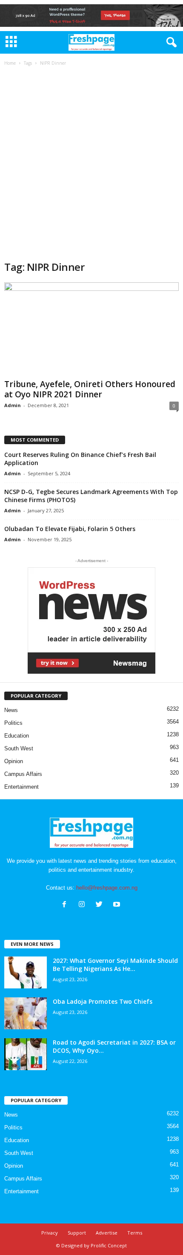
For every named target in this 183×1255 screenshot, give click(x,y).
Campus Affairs (23, 774)
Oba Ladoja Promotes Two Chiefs (103, 1001)
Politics (13, 723)
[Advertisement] (91, 164)
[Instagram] (83, 905)
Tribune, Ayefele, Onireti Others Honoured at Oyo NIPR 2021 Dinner (89, 389)
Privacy (49, 1232)
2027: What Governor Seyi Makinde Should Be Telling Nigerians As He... (115, 964)
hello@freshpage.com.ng (106, 888)
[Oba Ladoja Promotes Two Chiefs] (25, 1013)
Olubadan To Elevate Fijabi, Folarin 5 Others (69, 529)
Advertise (106, 1232)
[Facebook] (66, 905)
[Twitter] (101, 905)
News (11, 710)
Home (10, 63)
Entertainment (21, 787)
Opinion (13, 761)
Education (16, 735)
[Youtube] (118, 905)
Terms (134, 1232)
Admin (12, 405)
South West (18, 748)
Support (77, 1232)
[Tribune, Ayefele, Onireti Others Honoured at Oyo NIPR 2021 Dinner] (91, 329)
